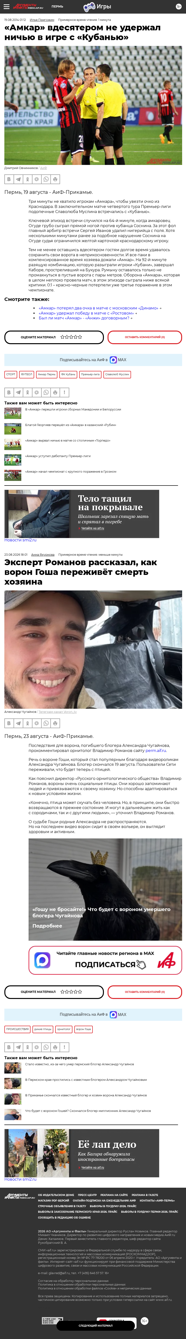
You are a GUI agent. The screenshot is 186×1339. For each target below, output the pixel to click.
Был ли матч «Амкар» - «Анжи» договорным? (84, 318)
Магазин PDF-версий (53, 1200)
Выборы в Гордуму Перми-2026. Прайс (149, 1211)
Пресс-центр (87, 1195)
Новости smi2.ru (20, 540)
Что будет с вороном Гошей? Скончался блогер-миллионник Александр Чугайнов (88, 1111)
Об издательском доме (56, 1195)
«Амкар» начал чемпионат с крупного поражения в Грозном (70, 471)
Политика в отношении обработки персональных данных (81, 1284)
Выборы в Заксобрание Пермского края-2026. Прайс (77, 1211)
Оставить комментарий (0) (145, 337)
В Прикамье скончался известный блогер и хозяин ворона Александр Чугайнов (86, 1095)
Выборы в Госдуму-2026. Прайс (113, 1206)
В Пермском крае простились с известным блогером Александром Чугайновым (86, 1080)
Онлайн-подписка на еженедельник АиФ (104, 1200)
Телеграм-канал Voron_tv (58, 712)
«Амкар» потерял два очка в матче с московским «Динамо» (98, 308)
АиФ (43, 168)
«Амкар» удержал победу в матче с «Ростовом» (86, 313)
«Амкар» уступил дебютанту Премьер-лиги (58, 456)
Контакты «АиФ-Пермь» (157, 1200)
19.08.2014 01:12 (15, 20)
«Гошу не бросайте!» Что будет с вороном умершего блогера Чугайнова (101, 912)
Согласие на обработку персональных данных (73, 1281)
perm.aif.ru (156, 750)
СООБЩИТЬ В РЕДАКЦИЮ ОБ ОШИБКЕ (64, 1217)
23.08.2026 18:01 (15, 554)
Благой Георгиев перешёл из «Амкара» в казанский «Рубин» (70, 425)
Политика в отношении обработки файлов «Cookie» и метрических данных (94, 1288)
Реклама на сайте (114, 1195)
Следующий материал (96, 1325)
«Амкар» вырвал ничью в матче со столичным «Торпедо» (67, 440)
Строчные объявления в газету (62, 1206)
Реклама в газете (145, 1195)
